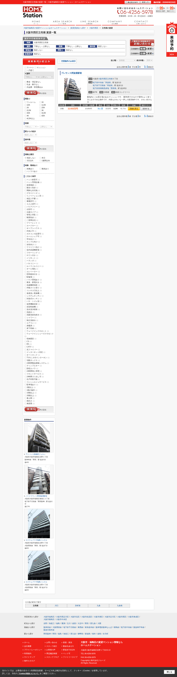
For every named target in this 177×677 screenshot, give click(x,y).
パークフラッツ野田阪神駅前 (36, 496)
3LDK (43, 113)
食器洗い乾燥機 (34, 293)
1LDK (43, 105)
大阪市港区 (98, 617)
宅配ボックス (33, 360)
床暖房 (30, 326)
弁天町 (105, 634)
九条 (98, 606)
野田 (86, 623)
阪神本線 (47, 627)
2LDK (29, 110)
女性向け (31, 244)
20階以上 (31, 395)
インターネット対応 (36, 352)
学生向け (31, 239)
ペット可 (66, 653)
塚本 (94, 634)
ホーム (27, 642)
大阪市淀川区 (110, 617)
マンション (41, 68)
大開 (99, 623)
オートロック (33, 355)
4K (28, 116)
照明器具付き (33, 274)
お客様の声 (50, 650)
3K (42, 110)
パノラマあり (32, 171)
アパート (30, 68)
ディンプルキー (34, 366)
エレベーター (33, 272)
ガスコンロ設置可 (35, 234)
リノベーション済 (35, 196)
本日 (43, 158)
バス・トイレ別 (34, 301)
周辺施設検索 (51, 653)
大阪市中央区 (61, 619)
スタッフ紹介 (51, 646)
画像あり (30, 169)
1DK (28, 105)
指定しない (31, 158)
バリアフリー (33, 207)
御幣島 (80, 634)
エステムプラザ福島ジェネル (36, 540)
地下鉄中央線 (98, 82)
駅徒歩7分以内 (69, 650)
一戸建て (30, 70)
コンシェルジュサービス (38, 382)
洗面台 (30, 312)
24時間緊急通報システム (38, 363)
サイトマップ (29, 657)
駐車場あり (32, 385)
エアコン (31, 323)
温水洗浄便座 (33, 309)
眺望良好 (31, 217)
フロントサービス (35, 374)
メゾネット (32, 258)
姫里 (74, 623)
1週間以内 (46, 161)
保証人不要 (32, 199)
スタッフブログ (52, 657)
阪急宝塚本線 (49, 630)
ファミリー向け (34, 247)
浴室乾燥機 (32, 307)
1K (42, 102)
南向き (30, 401)
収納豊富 (31, 339)
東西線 (80, 627)
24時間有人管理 (34, 371)
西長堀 (113, 88)
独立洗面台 (32, 320)
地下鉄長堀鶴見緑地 (101, 88)
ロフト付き (32, 255)
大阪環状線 (57, 627)
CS (29, 341)
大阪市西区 (102, 79)
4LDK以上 (31, 118)
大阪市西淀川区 (62, 617)
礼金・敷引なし (33, 84)
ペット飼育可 (33, 180)
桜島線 (116, 627)
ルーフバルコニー (35, 266)
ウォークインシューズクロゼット (39, 335)
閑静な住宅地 (33, 190)
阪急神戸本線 (138, 627)
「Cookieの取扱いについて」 (29, 674)
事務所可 (31, 201)
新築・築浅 (67, 642)
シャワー (31, 317)
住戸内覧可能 (33, 379)
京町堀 (77, 606)
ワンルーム (31, 102)
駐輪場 (30, 277)
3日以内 (30, 161)
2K (28, 108)
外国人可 (31, 231)
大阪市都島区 (49, 619)
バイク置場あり (34, 280)
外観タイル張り (34, 288)
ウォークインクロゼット (38, 331)
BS (29, 344)
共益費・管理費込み (35, 87)
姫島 (99, 634)
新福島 (87, 634)
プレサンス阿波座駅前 (71, 73)
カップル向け (33, 242)
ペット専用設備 (34, 182)
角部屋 (30, 403)
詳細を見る (134, 109)
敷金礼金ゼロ (68, 646)
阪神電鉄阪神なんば (104, 627)
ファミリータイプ (70, 657)
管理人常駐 (32, 215)
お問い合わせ (51, 642)
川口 (56, 606)
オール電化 (32, 269)
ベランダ (31, 261)
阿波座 (108, 82)
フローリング (33, 253)
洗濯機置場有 (33, 285)
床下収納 (31, 328)
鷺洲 (63, 623)
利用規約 (27, 653)
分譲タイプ (32, 212)
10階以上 (31, 393)
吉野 (45, 623)
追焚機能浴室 (33, 304)
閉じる (169, 672)
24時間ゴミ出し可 (35, 377)
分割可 (30, 209)
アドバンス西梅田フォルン (35, 454)
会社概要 (27, 646)
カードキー (32, 226)
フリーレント (33, 223)
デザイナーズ (33, 193)
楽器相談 (31, 185)
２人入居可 (32, 204)
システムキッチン (35, 296)
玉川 (69, 623)
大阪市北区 (75, 617)
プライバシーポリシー (33, 650)
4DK (43, 116)
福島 (58, 623)
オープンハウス (34, 228)
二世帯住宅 (32, 220)
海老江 (51, 623)
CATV (30, 347)
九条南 (119, 606)
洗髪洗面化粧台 (34, 315)
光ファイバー (33, 350)
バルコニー (32, 263)
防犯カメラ (32, 368)
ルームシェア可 (34, 236)
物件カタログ (29, 661)
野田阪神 (47, 634)
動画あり (45, 169)
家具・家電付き (34, 282)
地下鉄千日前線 (99, 85)
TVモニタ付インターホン (38, 358)
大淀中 (80, 623)
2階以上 (31, 387)
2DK (43, 108)
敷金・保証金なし (34, 82)
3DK (28, 113)
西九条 (93, 623)
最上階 (30, 398)
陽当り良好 (32, 188)
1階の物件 (32, 390)
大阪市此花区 (86, 617)
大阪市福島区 (49, 617)
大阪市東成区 (133, 617)
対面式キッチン (34, 299)
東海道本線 (89, 627)
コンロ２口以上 (34, 290)
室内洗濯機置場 (34, 250)
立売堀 (110, 79)
